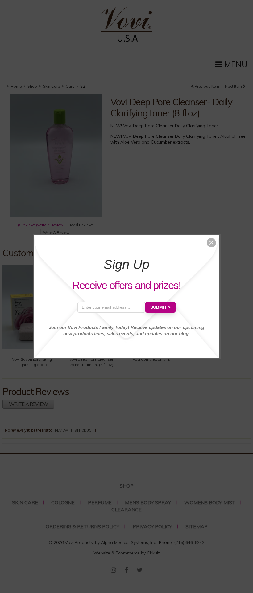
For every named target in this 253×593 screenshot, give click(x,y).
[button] (211, 242)
